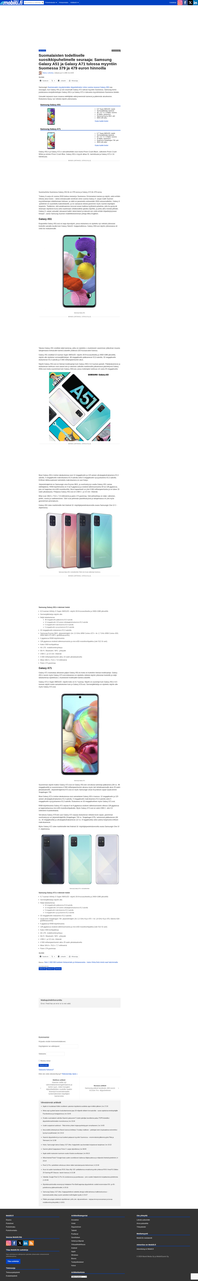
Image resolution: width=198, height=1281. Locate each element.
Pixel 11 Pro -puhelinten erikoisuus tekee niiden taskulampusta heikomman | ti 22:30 (71, 1165)
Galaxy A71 (50, 968)
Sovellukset (75, 1237)
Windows (74, 1255)
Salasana (42, 1054)
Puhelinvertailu (11, 1230)
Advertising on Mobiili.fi (145, 1249)
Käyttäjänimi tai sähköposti (49, 1046)
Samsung (58, 968)
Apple (73, 1251)
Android (74, 1248)
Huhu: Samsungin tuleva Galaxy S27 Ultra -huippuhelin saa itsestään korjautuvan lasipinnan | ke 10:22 (77, 1145)
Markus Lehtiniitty (48, 73)
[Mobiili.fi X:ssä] (190, 2)
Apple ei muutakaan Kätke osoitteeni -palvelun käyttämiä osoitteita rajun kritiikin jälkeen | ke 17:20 (75, 1106)
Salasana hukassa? (46, 1070)
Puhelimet (9, 1223)
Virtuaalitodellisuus (78, 1244)
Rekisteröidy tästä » (70, 1074)
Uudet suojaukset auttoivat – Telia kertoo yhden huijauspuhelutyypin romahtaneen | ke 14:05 (73, 1125)
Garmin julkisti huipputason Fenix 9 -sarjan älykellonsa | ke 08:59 (64, 1149)
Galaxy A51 (42, 968)
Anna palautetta (142, 1223)
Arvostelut (75, 1220)
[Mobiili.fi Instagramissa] (180, 2)
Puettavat (74, 1234)
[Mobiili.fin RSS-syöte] (31, 1243)
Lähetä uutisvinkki (143, 1220)
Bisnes (73, 1258)
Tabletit (74, 1230)
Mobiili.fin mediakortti (144, 1238)
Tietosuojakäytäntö (13, 1272)
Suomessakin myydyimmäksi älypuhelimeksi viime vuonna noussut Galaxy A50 (78, 87)
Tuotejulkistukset (77, 1262)
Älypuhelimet (42, 50)
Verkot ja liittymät (77, 1241)
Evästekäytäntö (11, 1276)
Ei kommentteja (116, 50)
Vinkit (73, 1223)
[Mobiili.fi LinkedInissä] (195, 2)
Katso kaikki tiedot (101, 121)
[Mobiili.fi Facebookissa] (185, 2)
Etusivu (8, 1220)
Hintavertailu (63, 2)
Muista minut (45, 1061)
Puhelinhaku (10, 1227)
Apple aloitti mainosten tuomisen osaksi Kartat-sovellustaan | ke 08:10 (66, 1153)
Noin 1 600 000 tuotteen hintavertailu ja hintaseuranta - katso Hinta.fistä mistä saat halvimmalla (81, 962)
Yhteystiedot (141, 1227)
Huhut (73, 1265)
